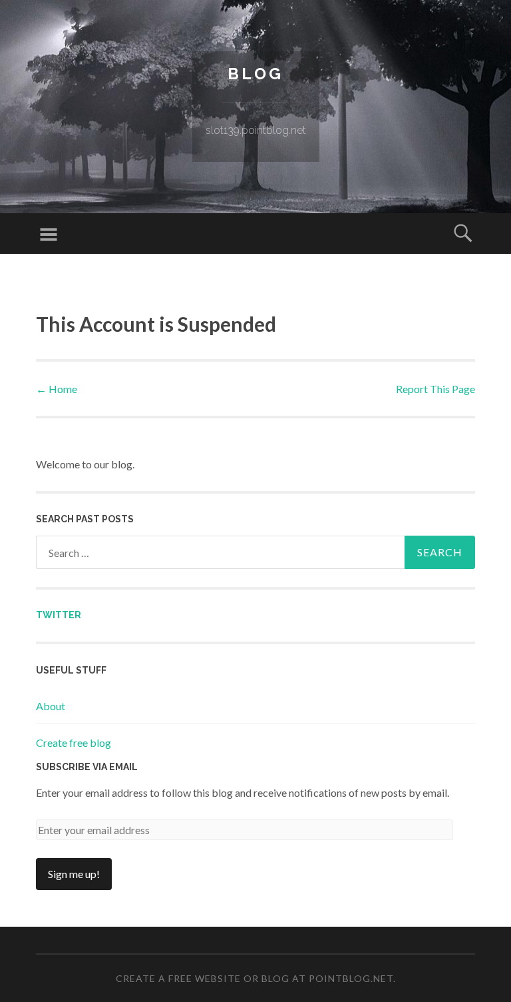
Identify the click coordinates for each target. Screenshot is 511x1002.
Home (56, 388)
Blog (255, 73)
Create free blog (73, 742)
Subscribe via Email (87, 766)
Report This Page (435, 388)
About (50, 706)
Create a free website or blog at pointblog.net (254, 978)
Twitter (58, 615)
